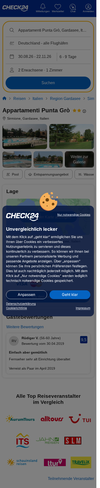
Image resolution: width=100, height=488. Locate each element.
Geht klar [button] (70, 294)
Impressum (83, 308)
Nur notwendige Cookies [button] (73, 214)
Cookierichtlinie (16, 308)
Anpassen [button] (26, 294)
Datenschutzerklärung (21, 303)
